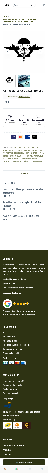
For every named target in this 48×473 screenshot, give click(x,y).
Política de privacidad (11, 340)
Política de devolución (11, 393)
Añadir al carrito (25, 462)
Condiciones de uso (10, 389)
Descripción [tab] (24, 173)
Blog (4, 332)
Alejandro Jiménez (24, 96)
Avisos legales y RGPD (11, 352)
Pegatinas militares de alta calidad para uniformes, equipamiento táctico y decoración (22, 160)
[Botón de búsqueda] (31, 5)
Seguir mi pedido (9, 283)
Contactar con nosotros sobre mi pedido (18, 287)
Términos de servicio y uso (13, 348)
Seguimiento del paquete (12, 385)
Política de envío (9, 336)
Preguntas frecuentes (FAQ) (13, 380)
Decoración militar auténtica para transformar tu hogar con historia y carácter (23, 154)
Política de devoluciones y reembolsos (17, 344)
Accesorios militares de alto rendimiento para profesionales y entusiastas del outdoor (22, 150)
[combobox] (21, 5)
